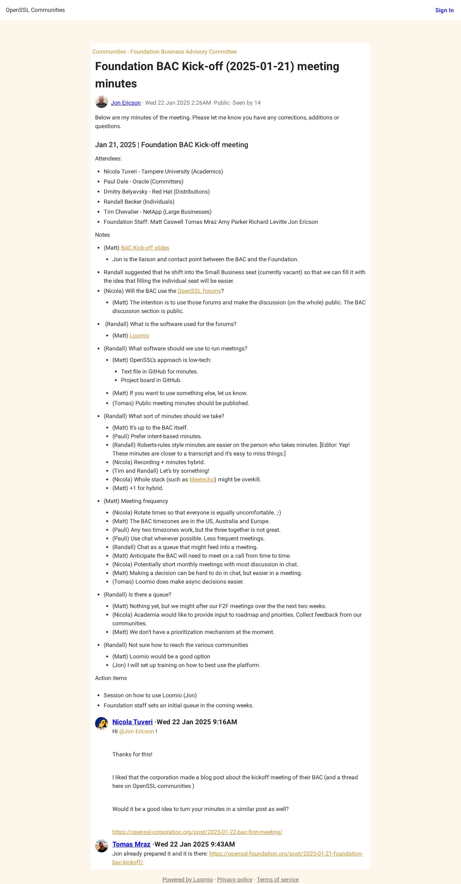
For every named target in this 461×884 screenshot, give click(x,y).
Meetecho (201, 479)
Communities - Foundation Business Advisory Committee (164, 51)
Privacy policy (234, 879)
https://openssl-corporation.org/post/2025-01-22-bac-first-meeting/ (197, 832)
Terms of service (278, 879)
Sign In (444, 10)
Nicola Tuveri (132, 722)
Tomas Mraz (131, 844)
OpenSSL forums (199, 290)
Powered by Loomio (187, 879)
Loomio (139, 335)
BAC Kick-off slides (145, 247)
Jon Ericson (126, 102)
